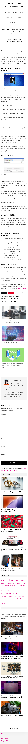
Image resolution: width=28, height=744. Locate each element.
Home (3, 29)
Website (3, 454)
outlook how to (12, 593)
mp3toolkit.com (22, 288)
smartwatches (16, 598)
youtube (5, 603)
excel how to (5, 585)
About (2, 733)
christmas (12, 583)
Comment (4, 414)
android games (22, 580)
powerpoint (24, 593)
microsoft (23, 591)
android (6, 580)
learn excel (19, 591)
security (23, 596)
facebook (11, 585)
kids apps (15, 591)
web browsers (11, 601)
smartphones (9, 598)
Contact (3, 736)
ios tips (3, 591)
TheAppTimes (14, 3)
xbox (2, 603)
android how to (4, 583)
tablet (24, 598)
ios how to (23, 588)
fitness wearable (16, 585)
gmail (24, 585)
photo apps (19, 593)
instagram (8, 588)
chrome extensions (18, 583)
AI (1, 580)
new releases (4, 593)
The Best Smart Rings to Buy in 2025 (11, 492)
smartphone (3, 598)
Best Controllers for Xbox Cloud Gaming (12, 715)
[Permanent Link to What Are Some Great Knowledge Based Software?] (13, 327)
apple (9, 583)
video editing (15, 298)
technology (6, 601)
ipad (7, 591)
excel (25, 583)
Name (3, 438)
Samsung (18, 596)
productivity (12, 596)
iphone (10, 591)
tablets (2, 601)
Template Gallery (5, 741)
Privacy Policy (4, 738)
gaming (21, 585)
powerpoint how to (5, 596)
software (10, 298)
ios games (17, 588)
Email (3, 446)
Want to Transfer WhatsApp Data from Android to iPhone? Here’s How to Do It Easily (12, 365)
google (3, 588)
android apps (14, 580)
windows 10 (17, 601)
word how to (23, 601)
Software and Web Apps (12, 29)
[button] (17, 23)
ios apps (12, 588)
